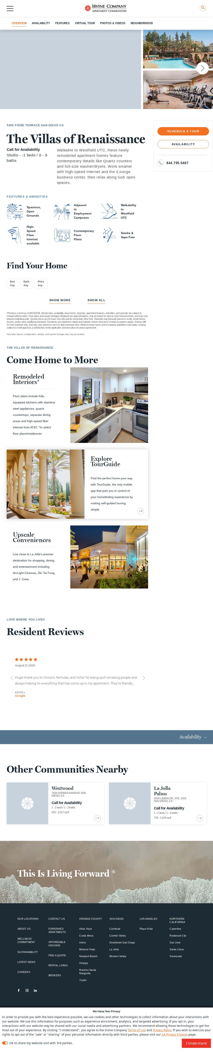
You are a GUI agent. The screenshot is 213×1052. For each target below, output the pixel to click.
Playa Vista (146, 928)
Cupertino (175, 928)
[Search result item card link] (97, 818)
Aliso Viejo (85, 928)
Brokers (54, 975)
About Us (24, 928)
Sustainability (27, 952)
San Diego (116, 918)
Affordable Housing (57, 944)
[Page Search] (203, 8)
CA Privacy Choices (175, 1034)
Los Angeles (148, 918)
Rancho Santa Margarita (87, 972)
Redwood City (178, 935)
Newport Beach (88, 956)
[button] (202, 68)
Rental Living (58, 965)
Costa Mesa (86, 935)
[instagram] (27, 990)
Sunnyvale (176, 956)
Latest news (26, 962)
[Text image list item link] (140, 511)
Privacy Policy (162, 1030)
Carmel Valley (117, 935)
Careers (23, 972)
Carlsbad (114, 928)
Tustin (83, 980)
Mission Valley (117, 956)
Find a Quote (57, 955)
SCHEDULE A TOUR (183, 131)
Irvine (82, 942)
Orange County (90, 918)
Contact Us (56, 918)
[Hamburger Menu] (10, 8)
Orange (83, 963)
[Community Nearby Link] (55, 803)
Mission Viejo (87, 949)
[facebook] (19, 990)
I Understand (196, 1043)
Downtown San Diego (122, 942)
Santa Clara (177, 949)
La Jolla (114, 949)
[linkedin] (35, 990)
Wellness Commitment (26, 940)
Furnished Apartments (57, 930)
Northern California (177, 920)
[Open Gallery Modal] (70, 69)
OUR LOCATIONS (27, 918)
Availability (183, 144)
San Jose (175, 942)
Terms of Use (137, 1030)
